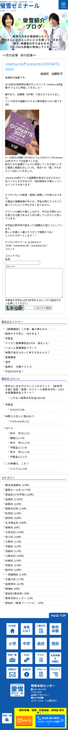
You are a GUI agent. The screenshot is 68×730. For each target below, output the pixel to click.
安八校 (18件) (13, 537)
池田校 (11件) (13, 551)
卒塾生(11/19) (18, 447)
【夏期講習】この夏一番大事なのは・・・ (30, 329)
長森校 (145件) (14, 499)
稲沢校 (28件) (13, 570)
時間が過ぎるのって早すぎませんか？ (27, 352)
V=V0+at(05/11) (19, 421)
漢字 (8, 362)
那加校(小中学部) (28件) (19, 494)
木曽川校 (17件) (14, 579)
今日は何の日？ (14, 371)
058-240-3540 (39, 689)
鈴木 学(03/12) (20, 433)
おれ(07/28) (17, 409)
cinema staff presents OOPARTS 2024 (32, 66)
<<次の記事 (10, 55)
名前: (8, 259)
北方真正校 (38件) (16, 522)
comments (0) (21, 245)
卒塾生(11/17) (18, 456)
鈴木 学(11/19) (20, 442)
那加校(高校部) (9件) (17, 593)
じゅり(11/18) (18, 468)
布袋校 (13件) (13, 565)
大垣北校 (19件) (14, 532)
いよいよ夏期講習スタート (21, 347)
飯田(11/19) (17, 438)
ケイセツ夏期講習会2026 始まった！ (28, 343)
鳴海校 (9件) (12, 588)
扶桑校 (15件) (13, 560)
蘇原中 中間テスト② (18, 366)
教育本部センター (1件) (19, 598)
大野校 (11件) (13, 541)
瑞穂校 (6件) (12, 527)
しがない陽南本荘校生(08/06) (28, 398)
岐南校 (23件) (13, 504)
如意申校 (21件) (14, 584)
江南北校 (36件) (14, 556)
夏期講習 (10, 357)
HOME (2, 10)
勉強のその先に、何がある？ (22, 333)
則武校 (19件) (13, 513)
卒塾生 (9, 338)
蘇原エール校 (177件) (18, 490)
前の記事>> (28, 55)
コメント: (10, 266)
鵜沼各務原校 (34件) (17, 485)
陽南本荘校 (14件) (16, 508)
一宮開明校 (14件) (16, 574)
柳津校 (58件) (13, 518)
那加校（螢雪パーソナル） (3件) (24, 603)
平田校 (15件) (13, 546)
